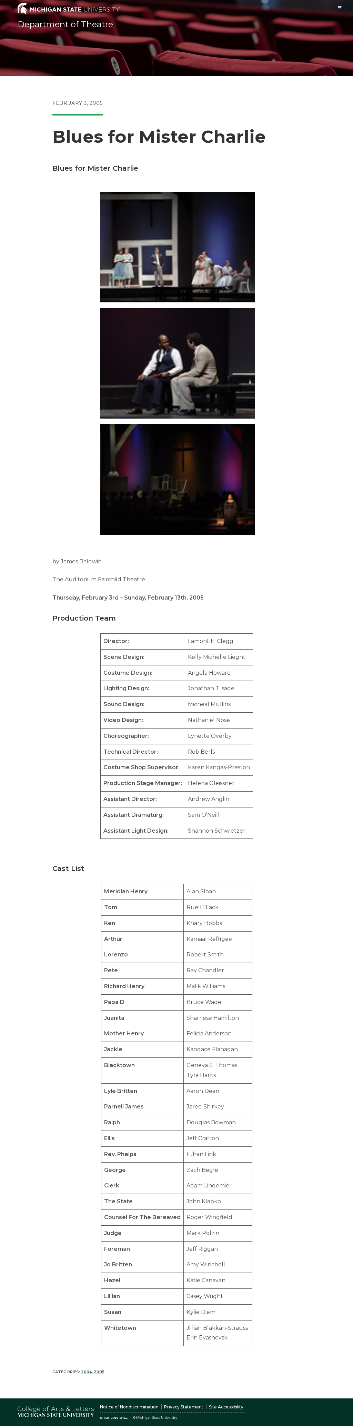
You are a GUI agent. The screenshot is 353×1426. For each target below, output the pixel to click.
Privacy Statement (183, 1406)
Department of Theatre (65, 24)
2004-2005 (92, 1371)
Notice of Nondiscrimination (129, 1406)
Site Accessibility (226, 1406)
